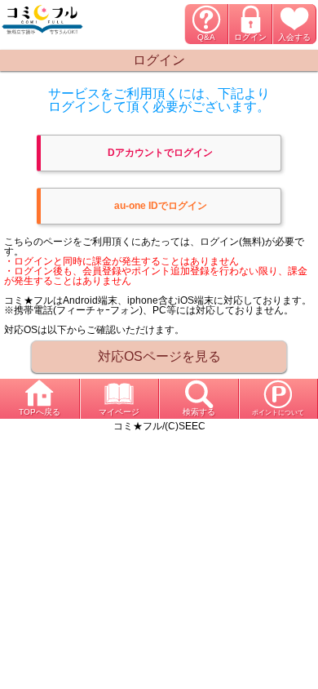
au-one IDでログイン (160, 205)
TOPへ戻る (39, 411)
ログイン (250, 37)
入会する (294, 37)
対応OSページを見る (159, 356)
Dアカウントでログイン (160, 152)
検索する (199, 411)
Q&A (206, 37)
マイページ (119, 411)
